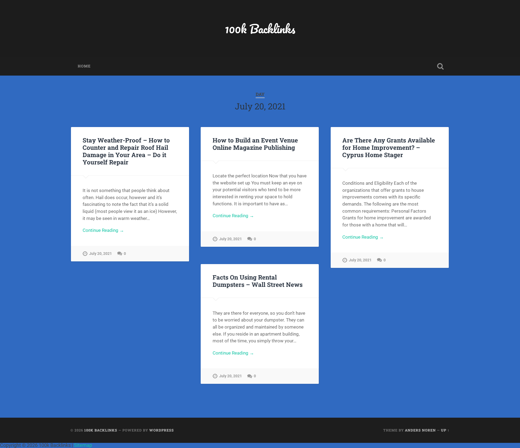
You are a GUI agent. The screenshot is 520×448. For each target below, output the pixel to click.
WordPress (161, 430)
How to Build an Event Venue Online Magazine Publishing (255, 143)
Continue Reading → (103, 230)
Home (84, 66)
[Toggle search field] (440, 66)
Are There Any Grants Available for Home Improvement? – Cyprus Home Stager (388, 147)
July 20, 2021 (100, 253)
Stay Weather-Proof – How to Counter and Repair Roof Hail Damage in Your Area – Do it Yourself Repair (126, 151)
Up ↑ (445, 430)
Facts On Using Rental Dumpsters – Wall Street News (258, 280)
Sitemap (83, 445)
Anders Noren (420, 430)
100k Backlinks (260, 28)
